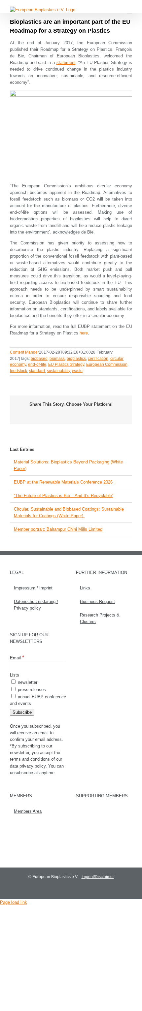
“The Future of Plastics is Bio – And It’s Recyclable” (63, 495)
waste (77, 370)
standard (37, 370)
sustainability (58, 370)
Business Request (97, 601)
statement (66, 62)
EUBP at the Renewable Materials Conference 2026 (64, 482)
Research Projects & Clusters (100, 618)
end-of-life (37, 364)
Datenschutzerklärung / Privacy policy (36, 605)
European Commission (106, 364)
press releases (31, 689)
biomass (57, 358)
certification (98, 358)
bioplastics (76, 358)
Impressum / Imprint (33, 587)
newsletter (27, 682)
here (84, 333)
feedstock (18, 370)
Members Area (28, 811)
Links (85, 587)
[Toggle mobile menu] (129, 10)
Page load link (13, 902)
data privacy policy (28, 766)
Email (17, 657)
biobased (39, 358)
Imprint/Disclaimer (98, 876)
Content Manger (24, 352)
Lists (14, 675)
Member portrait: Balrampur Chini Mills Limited (58, 529)
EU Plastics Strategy (66, 364)
